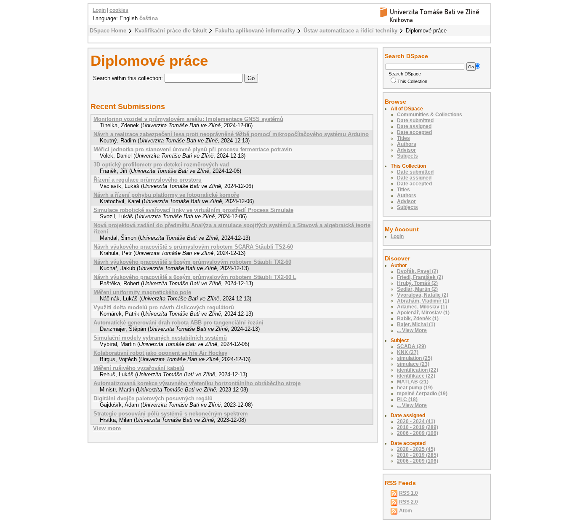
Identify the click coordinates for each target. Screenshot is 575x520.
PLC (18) (407, 399)
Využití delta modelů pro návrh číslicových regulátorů (163, 307)
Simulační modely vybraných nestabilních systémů (160, 338)
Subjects (407, 156)
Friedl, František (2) (420, 277)
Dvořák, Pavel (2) (417, 271)
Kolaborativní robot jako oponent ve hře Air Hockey (160, 353)
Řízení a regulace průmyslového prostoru (147, 180)
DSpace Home (108, 30)
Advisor (406, 150)
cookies (118, 10)
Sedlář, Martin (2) (417, 289)
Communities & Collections (429, 115)
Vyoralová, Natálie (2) (422, 295)
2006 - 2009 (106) (417, 433)
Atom (405, 511)
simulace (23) (413, 364)
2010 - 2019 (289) (417, 427)
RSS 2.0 (408, 502)
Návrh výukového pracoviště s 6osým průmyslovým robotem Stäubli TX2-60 (192, 262)
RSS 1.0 (408, 493)
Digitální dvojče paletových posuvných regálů (153, 398)
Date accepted (414, 132)
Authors (406, 144)
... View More (412, 330)
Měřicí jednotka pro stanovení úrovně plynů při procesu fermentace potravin (192, 149)
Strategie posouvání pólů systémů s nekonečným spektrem (170, 413)
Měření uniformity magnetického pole (142, 292)
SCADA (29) (411, 346)
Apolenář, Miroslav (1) (423, 313)
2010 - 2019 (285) (417, 455)
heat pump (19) (415, 388)
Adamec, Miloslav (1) (422, 307)
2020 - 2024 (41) (416, 421)
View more (107, 428)
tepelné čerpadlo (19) (422, 394)
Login (99, 10)
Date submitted (415, 120)
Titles (403, 138)
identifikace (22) (416, 376)
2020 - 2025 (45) (416, 449)
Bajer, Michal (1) (416, 324)
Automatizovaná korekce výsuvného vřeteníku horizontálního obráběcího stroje (197, 383)
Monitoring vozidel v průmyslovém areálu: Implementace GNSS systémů (188, 119)
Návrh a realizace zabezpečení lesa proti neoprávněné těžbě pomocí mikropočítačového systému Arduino (231, 134)
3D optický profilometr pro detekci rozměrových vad (161, 164)
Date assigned (414, 126)
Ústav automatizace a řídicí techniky (350, 30)
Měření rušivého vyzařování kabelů (138, 368)
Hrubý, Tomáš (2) (417, 283)
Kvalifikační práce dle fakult (171, 30)
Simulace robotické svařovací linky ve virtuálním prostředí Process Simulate (193, 210)
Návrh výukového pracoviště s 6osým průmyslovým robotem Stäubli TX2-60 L (194, 277)
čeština (148, 18)
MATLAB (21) (413, 382)
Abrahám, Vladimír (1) (423, 301)
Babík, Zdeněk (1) (418, 319)
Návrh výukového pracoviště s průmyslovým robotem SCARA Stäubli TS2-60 (193, 247)
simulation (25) (414, 358)
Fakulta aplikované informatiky (255, 30)
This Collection (412, 81)
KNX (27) (407, 352)
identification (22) (417, 370)
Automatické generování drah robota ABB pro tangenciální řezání (178, 322)
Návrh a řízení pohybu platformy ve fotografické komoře (166, 195)
